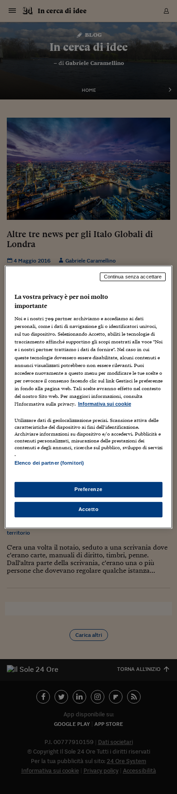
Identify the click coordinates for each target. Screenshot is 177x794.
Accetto (89, 509)
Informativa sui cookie (104, 404)
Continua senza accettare (133, 276)
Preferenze (88, 489)
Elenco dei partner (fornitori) (49, 463)
